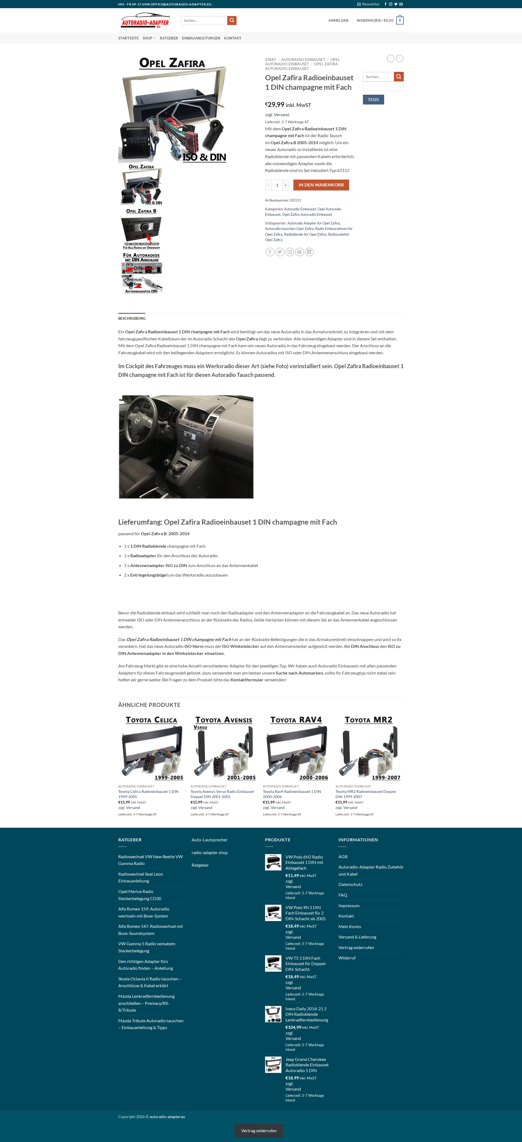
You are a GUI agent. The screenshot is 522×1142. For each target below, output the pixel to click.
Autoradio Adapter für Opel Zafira (313, 223)
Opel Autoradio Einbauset (302, 61)
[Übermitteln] (232, 20)
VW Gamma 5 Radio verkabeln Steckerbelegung (146, 947)
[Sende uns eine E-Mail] (401, 4)
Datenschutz (350, 884)
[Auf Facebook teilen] (270, 252)
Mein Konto (349, 926)
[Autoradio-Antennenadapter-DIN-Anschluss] (141, 272)
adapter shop (215, 852)
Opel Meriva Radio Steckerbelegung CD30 (139, 895)
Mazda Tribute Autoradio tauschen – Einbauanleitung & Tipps (151, 1024)
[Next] (402, 770)
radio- (197, 852)
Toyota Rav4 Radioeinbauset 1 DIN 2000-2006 (292, 794)
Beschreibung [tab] (131, 318)
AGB (342, 856)
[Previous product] (399, 58)
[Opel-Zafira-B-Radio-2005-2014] (141, 227)
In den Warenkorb (321, 184)
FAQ (342, 894)
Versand (281, 114)
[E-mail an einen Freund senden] (289, 252)
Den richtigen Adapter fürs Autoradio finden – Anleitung (145, 965)
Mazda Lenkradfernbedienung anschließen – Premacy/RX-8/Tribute (146, 1002)
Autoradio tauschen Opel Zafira (289, 228)
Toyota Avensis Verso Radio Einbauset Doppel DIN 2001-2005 (222, 794)
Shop (148, 38)
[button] (368, 4)
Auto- (197, 839)
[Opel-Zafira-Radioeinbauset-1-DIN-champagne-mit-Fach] (172, 108)
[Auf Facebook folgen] (385, 4)
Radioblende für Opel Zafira (305, 234)
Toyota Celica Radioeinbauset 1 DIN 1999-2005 (148, 794)
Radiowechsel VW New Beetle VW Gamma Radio (150, 860)
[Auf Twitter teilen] (279, 252)
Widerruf (347, 957)
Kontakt (232, 38)
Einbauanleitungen (201, 38)
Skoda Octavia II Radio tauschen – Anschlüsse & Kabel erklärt (150, 982)
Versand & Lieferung (357, 936)
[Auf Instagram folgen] (390, 4)
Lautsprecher (215, 839)
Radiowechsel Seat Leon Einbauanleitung (140, 877)
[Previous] (118, 770)
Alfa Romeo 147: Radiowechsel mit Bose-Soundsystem (150, 930)
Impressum (348, 905)
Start (270, 59)
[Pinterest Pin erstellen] (299, 252)
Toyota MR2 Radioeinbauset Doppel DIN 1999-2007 (365, 794)
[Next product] (390, 58)
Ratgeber (169, 38)
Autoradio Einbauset (303, 59)
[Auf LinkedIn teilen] (309, 252)
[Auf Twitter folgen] (395, 4)
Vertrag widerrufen (356, 947)
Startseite (128, 38)
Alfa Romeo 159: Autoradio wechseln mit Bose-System (143, 912)
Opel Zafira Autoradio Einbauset (301, 66)
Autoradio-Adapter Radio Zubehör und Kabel (371, 870)
